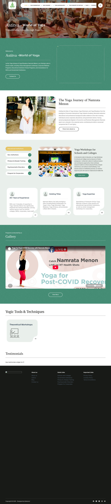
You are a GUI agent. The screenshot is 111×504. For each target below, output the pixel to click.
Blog (87, 5)
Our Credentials (35, 5)
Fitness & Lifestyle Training (66, 380)
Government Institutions (65, 377)
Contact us (35, 382)
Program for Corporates (65, 384)
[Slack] (104, 501)
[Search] (100, 5)
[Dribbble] (102, 501)
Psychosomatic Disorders (65, 382)
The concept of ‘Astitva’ (76, 5)
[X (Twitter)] (96, 501)
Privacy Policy (88, 375)
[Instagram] (99, 501)
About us (34, 375)
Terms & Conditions (90, 380)
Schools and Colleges (64, 375)
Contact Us (94, 5)
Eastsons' (27, 501)
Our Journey (46, 5)
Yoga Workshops (60, 5)
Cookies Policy (88, 377)
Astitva (34, 377)
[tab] (19, 149)
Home (26, 5)
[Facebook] (93, 501)
